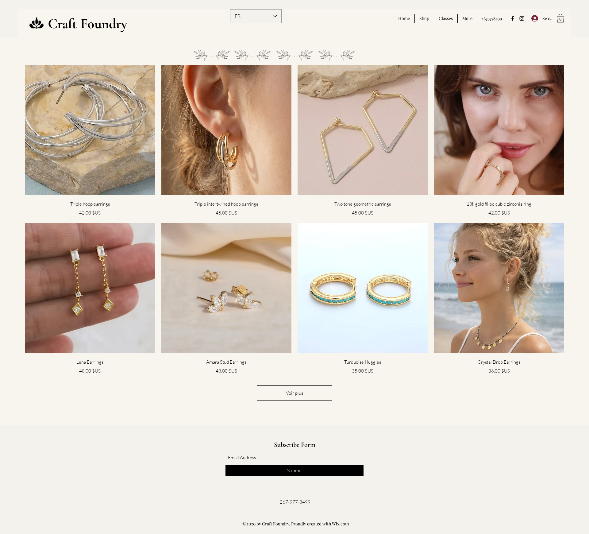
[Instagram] (522, 18)
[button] (560, 18)
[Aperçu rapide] (90, 130)
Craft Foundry (87, 23)
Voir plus (294, 393)
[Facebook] (513, 18)
